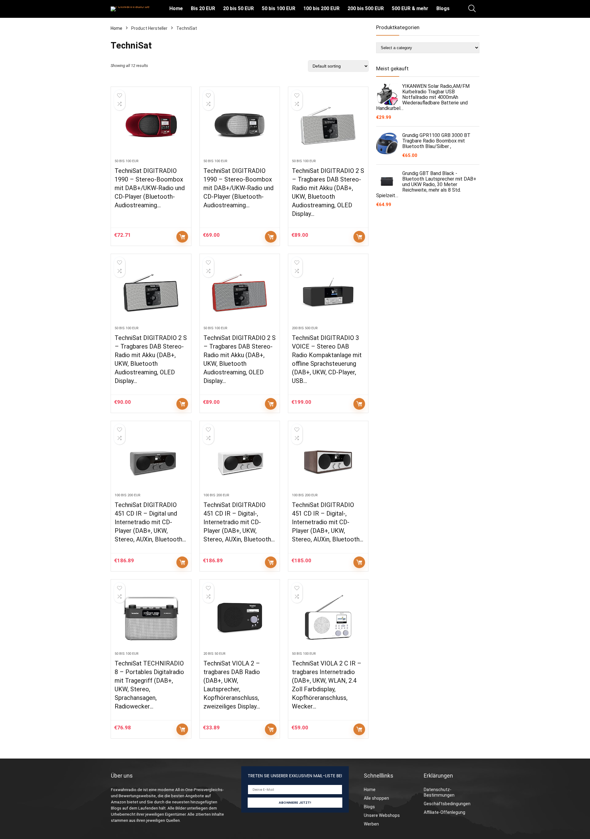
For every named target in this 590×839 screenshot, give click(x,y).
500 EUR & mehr (410, 8)
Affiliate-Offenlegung (444, 812)
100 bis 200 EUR (321, 8)
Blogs (443, 8)
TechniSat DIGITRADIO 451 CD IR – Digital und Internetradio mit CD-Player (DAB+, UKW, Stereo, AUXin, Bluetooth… (150, 522)
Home (176, 8)
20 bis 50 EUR (238, 8)
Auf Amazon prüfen (182, 237)
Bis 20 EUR (203, 8)
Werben (371, 823)
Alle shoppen (376, 798)
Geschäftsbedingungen (447, 803)
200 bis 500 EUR (366, 8)
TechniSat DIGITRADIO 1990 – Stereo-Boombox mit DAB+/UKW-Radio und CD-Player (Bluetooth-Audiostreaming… (150, 188)
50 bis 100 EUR (278, 8)
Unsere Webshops (382, 815)
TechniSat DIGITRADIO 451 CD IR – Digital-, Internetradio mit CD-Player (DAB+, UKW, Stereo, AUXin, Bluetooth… (239, 522)
